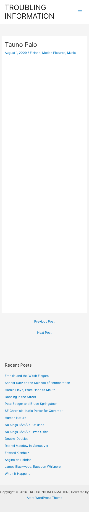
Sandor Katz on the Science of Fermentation (37, 383)
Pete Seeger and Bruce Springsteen (31, 403)
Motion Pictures (53, 53)
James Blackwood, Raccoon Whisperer (33, 466)
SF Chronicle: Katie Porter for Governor (34, 411)
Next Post (44, 332)
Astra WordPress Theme (44, 498)
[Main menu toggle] (80, 12)
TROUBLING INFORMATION (29, 11)
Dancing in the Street (20, 397)
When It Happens (17, 473)
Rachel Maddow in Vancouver (26, 445)
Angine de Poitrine (18, 460)
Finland (35, 53)
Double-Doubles (16, 438)
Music (71, 53)
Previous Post (44, 321)
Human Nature (15, 418)
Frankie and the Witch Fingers (27, 376)
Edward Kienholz (17, 453)
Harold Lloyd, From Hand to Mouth (30, 390)
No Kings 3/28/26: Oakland (24, 425)
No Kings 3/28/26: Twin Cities (26, 432)
